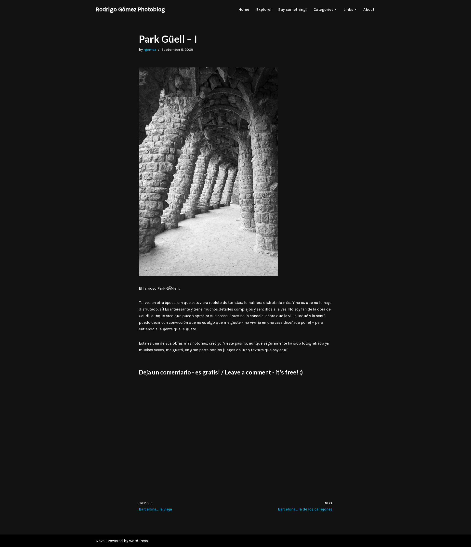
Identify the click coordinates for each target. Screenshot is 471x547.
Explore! (263, 9)
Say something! (292, 9)
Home (243, 9)
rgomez (150, 50)
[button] (336, 9)
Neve (100, 540)
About (368, 9)
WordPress (138, 540)
